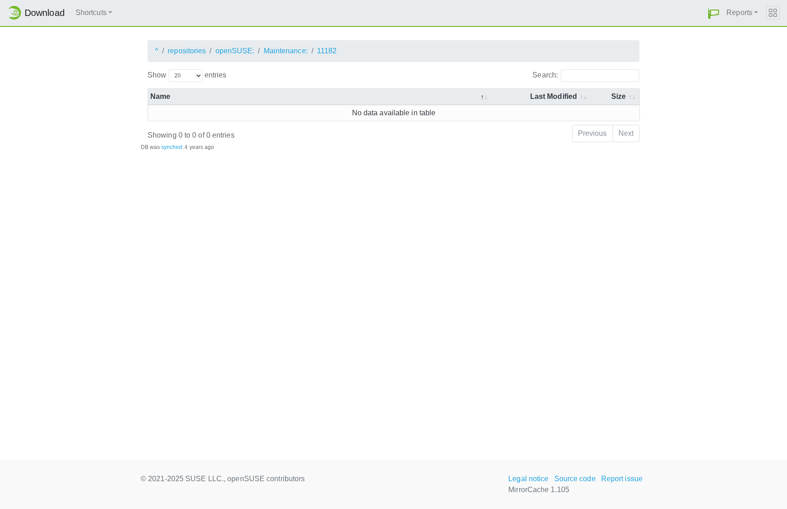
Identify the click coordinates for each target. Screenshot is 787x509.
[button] (714, 13)
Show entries (187, 75)
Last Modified (553, 96)
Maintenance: (286, 51)
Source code (575, 479)
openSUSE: (235, 51)
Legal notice (528, 479)
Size (618, 96)
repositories (187, 51)
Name (160, 96)
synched (172, 147)
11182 (327, 51)
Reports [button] (739, 12)
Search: (545, 75)
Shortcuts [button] (91, 12)
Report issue (622, 479)
